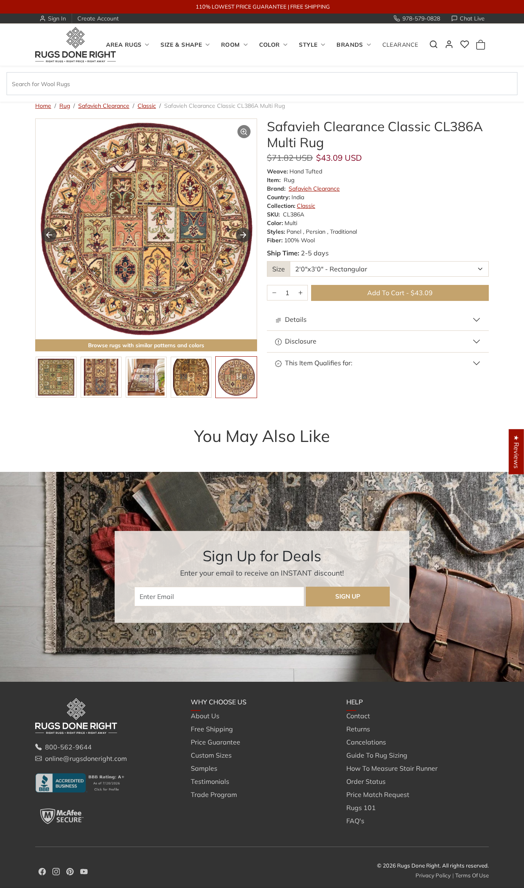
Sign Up (347, 596)
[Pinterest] (70, 871)
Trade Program (214, 794)
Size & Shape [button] (181, 44)
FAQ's (355, 821)
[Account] (449, 44)
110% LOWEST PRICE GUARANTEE (241, 6)
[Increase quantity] (300, 293)
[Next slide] (476, 452)
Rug (64, 105)
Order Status (366, 781)
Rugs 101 (361, 808)
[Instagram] (56, 871)
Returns (358, 729)
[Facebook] (42, 871)
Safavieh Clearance (103, 105)
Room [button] (230, 44)
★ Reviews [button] (517, 452)
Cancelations (366, 742)
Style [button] (308, 44)
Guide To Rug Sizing (376, 755)
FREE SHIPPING (310, 6)
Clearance (400, 44)
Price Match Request (377, 794)
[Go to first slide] (243, 235)
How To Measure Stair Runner (392, 768)
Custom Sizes (211, 755)
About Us (205, 716)
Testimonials (210, 781)
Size (278, 269)
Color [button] (269, 44)
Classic (147, 105)
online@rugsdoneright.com (86, 758)
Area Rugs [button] (124, 44)
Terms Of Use (472, 875)
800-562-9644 (68, 747)
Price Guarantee (215, 742)
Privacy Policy (433, 875)
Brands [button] (350, 44)
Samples (204, 768)
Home (43, 105)
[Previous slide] (49, 235)
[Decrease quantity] (274, 293)
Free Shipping (212, 729)
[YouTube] (84, 871)
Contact (358, 716)
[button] (433, 44)
